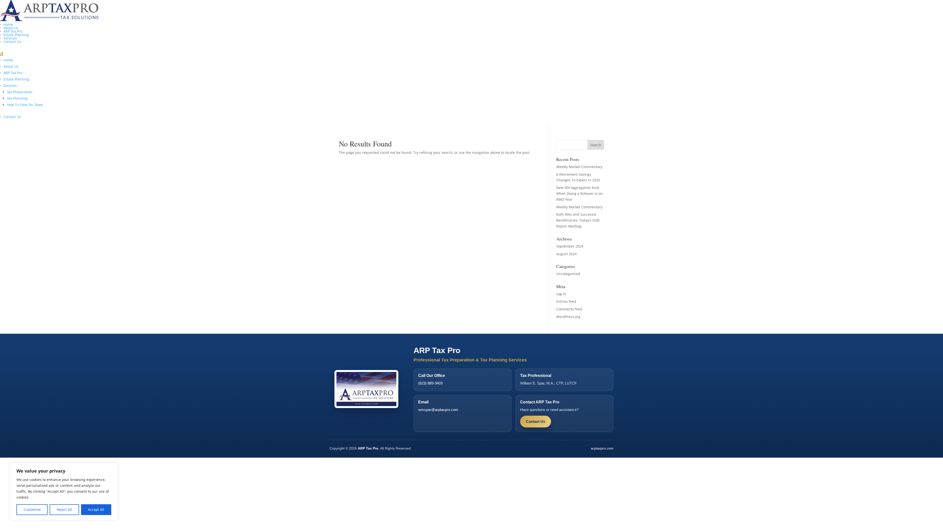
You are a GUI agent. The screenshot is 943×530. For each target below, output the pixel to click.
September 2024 (569, 246)
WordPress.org (568, 316)
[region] (64, 491)
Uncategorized (568, 273)
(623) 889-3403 (430, 383)
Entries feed (566, 301)
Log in (561, 294)
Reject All (64, 509)
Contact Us (12, 41)
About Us (10, 28)
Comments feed (569, 309)
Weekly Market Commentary (579, 166)
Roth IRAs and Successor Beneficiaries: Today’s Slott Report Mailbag (578, 220)
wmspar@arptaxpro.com (438, 410)
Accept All (96, 509)
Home (8, 24)
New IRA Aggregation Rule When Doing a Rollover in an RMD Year (579, 193)
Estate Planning (16, 34)
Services (10, 38)
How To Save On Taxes (25, 104)
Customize (32, 509)
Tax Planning (17, 98)
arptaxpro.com (602, 448)
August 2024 (566, 254)
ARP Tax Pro (12, 31)
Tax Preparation (19, 92)
